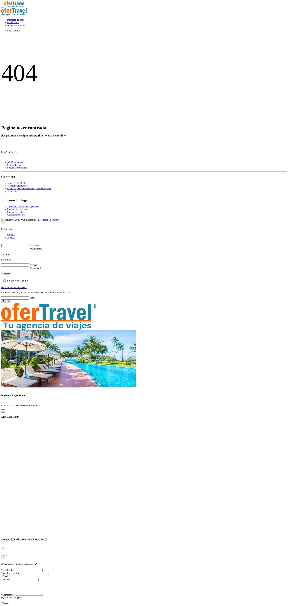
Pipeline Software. (50, 220)
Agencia (11, 237)
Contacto (12, 191)
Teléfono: (5, 579)
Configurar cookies (16, 214)
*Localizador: (7, 570)
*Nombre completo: (10, 573)
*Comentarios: (8, 595)
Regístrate (6, 259)
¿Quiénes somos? (15, 162)
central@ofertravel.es (17, 185)
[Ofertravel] (15, 6)
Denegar (6, 539)
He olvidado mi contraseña (14, 287)
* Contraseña (36, 248)
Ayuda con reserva (16, 25)
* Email (33, 265)
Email (32, 298)
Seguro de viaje (14, 165)
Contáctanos (13, 22)
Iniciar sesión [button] (13, 30)
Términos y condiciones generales (23, 206)
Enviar (5, 603)
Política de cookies (16, 212)
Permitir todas (39, 539)
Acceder (6, 254)
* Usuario (34, 245)
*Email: (5, 576)
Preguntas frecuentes (17, 167)
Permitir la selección (21, 539)
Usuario (11, 235)
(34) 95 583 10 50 (16, 183)
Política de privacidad (17, 209)
